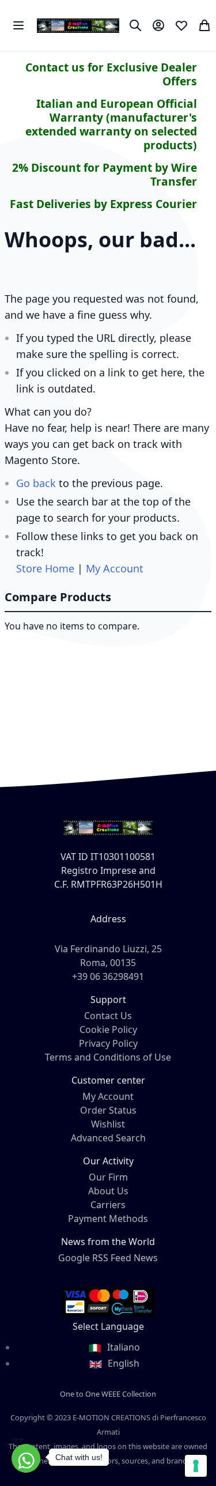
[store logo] (78, 25)
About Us (108, 1191)
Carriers (108, 1204)
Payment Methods (108, 1218)
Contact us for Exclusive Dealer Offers (111, 74)
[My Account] (158, 25)
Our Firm (108, 1177)
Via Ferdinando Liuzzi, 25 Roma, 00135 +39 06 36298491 (108, 962)
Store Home (45, 568)
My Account (114, 568)
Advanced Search (108, 1138)
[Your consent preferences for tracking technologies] (196, 1466)
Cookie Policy (108, 1029)
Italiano (122, 1347)
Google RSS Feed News (108, 1257)
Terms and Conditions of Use (108, 1057)
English (122, 1363)
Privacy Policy (108, 1043)
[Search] (135, 25)
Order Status (108, 1110)
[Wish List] (181, 25)
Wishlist (108, 1124)
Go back (36, 483)
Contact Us (108, 1015)
